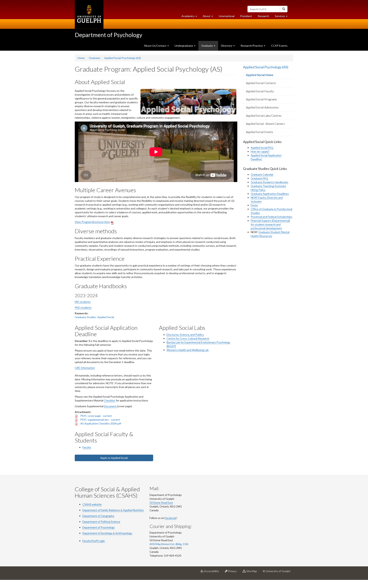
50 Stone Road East (161, 502)
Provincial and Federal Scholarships (271, 216)
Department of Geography (98, 515)
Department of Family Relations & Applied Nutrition (113, 510)
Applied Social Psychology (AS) (122, 58)
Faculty (86, 447)
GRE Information (85, 367)
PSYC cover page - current (96, 415)
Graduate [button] (207, 45)
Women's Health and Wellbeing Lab (188, 350)
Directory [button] (227, 45)
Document (110, 406)
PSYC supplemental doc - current (100, 419)
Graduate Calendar (262, 174)
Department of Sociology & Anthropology (107, 533)
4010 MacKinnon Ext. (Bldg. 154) (169, 544)
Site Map (253, 572)
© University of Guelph (276, 571)
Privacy (234, 572)
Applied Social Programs (261, 99)
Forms (254, 205)
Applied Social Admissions (262, 107)
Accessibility (212, 572)
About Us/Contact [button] (155, 45)
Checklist (109, 400)
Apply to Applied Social (114, 457)
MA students (83, 301)
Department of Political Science (101, 521)
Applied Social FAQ (262, 147)
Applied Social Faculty (260, 91)
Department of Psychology (108, 34)
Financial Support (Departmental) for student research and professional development (270, 224)
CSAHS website (92, 504)
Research (265, 17)
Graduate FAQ (259, 178)
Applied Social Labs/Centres (264, 115)
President (246, 16)
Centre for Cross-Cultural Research (188, 338)
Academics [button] (191, 17)
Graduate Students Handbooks (269, 182)
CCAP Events (279, 45)
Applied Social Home (265, 76)
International (226, 16)
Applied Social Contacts (261, 83)
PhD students (83, 307)
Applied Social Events (259, 132)
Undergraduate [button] (184, 45)
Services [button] (282, 17)
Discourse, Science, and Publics (185, 334)
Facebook (170, 518)
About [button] (209, 17)
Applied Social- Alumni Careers (265, 123)
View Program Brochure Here (92, 221)
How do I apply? (260, 151)
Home (81, 58)
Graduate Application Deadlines (270, 193)
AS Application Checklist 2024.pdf (100, 423)
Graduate (94, 58)
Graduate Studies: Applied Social (94, 317)
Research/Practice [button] (252, 45)
